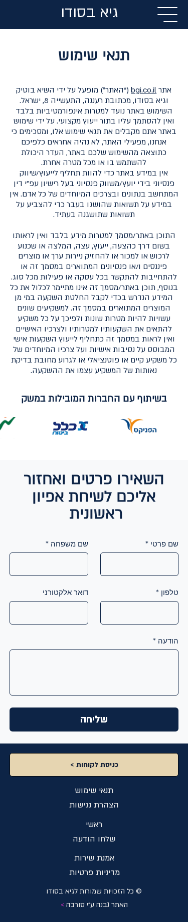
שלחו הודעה (94, 839)
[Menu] (167, 14)
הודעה (165, 641)
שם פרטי (161, 544)
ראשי (94, 824)
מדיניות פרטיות (94, 872)
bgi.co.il (143, 90)
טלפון (167, 592)
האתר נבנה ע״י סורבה (94, 905)
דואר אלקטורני (65, 592)
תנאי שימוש (94, 790)
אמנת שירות (94, 858)
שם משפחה (67, 544)
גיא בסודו (89, 12)
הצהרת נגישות (94, 805)
